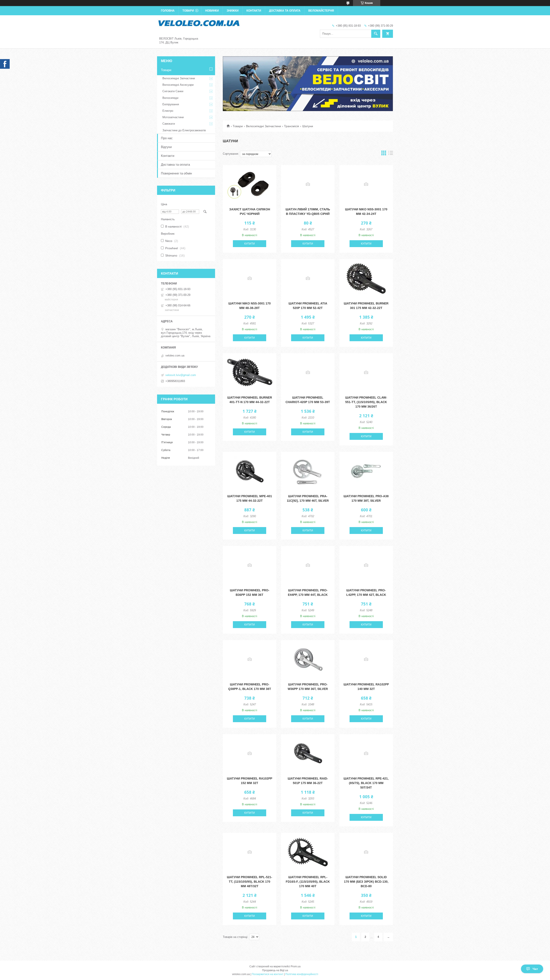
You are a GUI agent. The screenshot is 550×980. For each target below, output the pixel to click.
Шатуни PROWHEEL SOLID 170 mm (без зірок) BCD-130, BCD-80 (366, 881)
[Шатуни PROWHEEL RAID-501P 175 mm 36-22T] (308, 753)
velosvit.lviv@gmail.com (180, 375)
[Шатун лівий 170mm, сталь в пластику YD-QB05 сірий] (308, 184)
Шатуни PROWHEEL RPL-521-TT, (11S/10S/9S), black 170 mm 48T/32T (249, 881)
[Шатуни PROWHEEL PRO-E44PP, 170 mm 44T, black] (308, 565)
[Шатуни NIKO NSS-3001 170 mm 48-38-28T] (249, 278)
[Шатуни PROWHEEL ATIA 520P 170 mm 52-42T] (308, 278)
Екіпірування (170, 104)
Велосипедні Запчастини (263, 126)
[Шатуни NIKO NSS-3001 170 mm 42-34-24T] (366, 184)
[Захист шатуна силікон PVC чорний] (249, 184)
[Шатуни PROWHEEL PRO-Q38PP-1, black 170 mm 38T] (249, 659)
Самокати (168, 123)
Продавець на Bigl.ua (275, 970)
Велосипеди (170, 97)
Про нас (167, 138)
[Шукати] (375, 34)
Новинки (212, 10)
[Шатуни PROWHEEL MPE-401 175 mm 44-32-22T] (249, 471)
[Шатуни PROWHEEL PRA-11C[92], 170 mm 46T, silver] (308, 471)
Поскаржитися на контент (267, 974)
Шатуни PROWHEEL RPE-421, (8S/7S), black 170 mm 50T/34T (366, 783)
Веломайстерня (321, 10)
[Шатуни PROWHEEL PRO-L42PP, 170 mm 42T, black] (366, 565)
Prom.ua (296, 966)
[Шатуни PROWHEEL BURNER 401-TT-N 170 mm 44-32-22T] (249, 372)
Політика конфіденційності (301, 974)
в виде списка (390, 154)
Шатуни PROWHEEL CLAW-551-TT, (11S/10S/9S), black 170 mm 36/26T (366, 402)
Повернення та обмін (176, 173)
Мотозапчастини (173, 117)
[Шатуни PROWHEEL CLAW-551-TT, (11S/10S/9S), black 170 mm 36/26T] (366, 372)
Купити (249, 243)
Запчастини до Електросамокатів (184, 130)
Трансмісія (291, 126)
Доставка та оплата (284, 10)
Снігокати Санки (172, 91)
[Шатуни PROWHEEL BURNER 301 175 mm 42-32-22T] (366, 278)
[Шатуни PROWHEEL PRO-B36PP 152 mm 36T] (249, 565)
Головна (167, 10)
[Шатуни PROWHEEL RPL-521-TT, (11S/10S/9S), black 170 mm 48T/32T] (249, 852)
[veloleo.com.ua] (199, 22)
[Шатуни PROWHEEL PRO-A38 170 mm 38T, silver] (366, 471)
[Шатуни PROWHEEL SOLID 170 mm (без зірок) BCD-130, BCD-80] (366, 852)
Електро (167, 110)
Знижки (232, 10)
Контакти (253, 10)
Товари (188, 10)
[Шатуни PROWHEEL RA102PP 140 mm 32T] (366, 659)
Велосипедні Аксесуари (178, 84)
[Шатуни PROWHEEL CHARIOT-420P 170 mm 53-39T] (308, 372)
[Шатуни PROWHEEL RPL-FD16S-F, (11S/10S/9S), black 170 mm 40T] (308, 852)
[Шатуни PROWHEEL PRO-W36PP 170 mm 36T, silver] (308, 659)
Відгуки (166, 147)
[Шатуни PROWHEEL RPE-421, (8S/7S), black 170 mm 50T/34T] (366, 753)
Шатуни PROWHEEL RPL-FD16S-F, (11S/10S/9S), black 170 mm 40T (308, 881)
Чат (535, 969)
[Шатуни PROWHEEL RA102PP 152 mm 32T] (249, 753)
